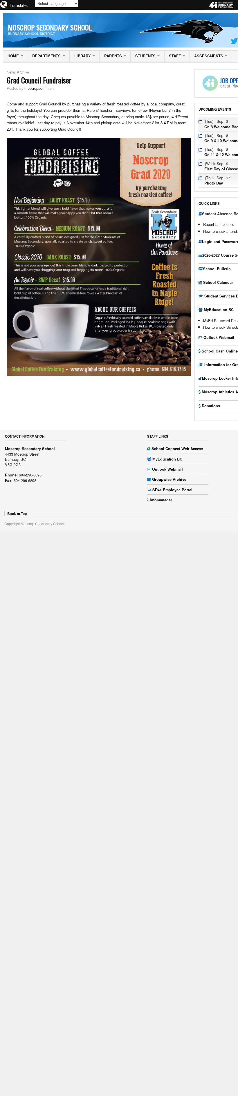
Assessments (208, 56)
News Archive (18, 72)
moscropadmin (36, 88)
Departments (46, 56)
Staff (175, 56)
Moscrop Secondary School (50, 27)
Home (13, 56)
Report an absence (218, 224)
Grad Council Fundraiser (39, 79)
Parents (113, 56)
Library (82, 56)
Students (145, 56)
